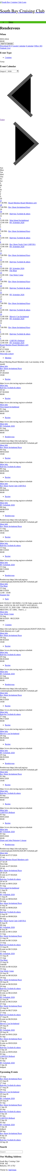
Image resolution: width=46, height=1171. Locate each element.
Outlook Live (5, 48)
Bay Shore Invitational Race (19, 207)
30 (1, 212)
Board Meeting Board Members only (22, 203)
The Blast (13, 271)
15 (1, 266)
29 (1, 314)
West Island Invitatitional (19, 220)
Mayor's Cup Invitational (19, 316)
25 (1, 301)
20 (1, 286)
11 (1, 253)
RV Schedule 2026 (17, 222)
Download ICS (6, 46)
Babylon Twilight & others (20, 214)
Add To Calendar (7, 44)
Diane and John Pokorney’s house (13, 840)
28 (1, 205)
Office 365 (38, 46)
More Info (4, 366)
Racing (7, 379)
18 (1, 279)
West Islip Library (7, 354)
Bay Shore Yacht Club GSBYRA (23, 244)
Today (2, 120)
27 (1, 201)
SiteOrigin (12, 1170)
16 (1, 273)
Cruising (8, 57)
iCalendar (29, 46)
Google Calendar (19, 46)
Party (7, 599)
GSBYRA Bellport (17, 341)
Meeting (8, 358)
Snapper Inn (4, 595)
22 (1, 292)
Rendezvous (9, 437)
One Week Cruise (16, 275)
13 (1, 260)
